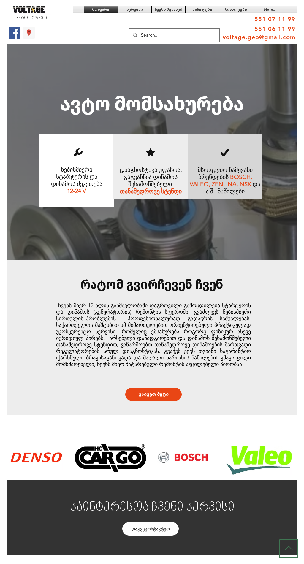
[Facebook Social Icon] (14, 33)
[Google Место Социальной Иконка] (29, 33)
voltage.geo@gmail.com (259, 37)
